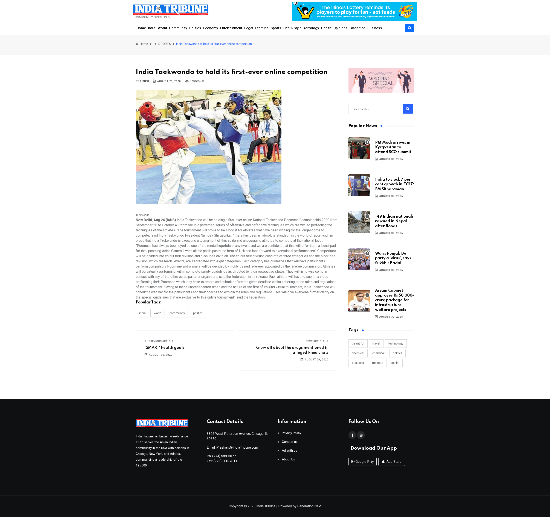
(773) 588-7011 (225, 461)
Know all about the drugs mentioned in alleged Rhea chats (291, 350)
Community (178, 28)
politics (397, 353)
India (152, 28)
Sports (276, 28)
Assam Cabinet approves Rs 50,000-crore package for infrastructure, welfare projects (394, 300)
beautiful (358, 343)
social (395, 363)
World (162, 28)
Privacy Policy (291, 433)
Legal (248, 28)
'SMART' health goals (165, 348)
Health (326, 28)
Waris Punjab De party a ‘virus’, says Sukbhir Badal (393, 258)
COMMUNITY (177, 313)
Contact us (290, 441)
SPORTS (164, 44)
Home (141, 28)
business (358, 363)
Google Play (364, 462)
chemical (358, 353)
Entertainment (231, 28)
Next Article (315, 341)
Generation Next (309, 506)
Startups (262, 28)
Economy (210, 28)
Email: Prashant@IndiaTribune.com (232, 447)
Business (374, 28)
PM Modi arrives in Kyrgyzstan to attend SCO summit (393, 147)
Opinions (340, 28)
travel (376, 343)
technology (395, 343)
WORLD (157, 313)
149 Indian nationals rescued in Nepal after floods (394, 221)
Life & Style (292, 28)
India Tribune (265, 506)
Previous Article (160, 341)
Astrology (311, 28)
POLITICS (198, 313)
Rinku (144, 81)
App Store (394, 462)
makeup (377, 363)
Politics (195, 28)
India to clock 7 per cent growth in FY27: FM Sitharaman (394, 184)
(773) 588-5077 (224, 456)
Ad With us (289, 450)
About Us (288, 459)
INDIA (142, 313)
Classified (357, 28)
